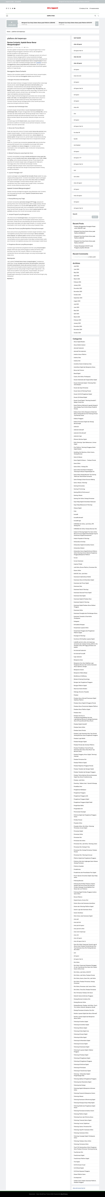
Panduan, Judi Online (79, 780)
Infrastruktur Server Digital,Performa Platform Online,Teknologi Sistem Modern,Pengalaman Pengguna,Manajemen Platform (85, 553)
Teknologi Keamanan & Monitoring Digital (84, 1099)
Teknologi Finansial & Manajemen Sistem (84, 1093)
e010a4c (11, 47)
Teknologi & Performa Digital (81, 1064)
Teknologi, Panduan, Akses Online (82, 1141)
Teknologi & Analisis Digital (81, 1021)
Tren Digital (77, 1161)
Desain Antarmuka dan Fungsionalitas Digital (85, 379)
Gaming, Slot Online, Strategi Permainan (84, 498)
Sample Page (51, 15)
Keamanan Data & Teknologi (81, 589)
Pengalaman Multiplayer (80, 789)
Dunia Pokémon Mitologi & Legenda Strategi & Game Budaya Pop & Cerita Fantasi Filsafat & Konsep (86, 407)
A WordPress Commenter (80, 257)
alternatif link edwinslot (80, 351)
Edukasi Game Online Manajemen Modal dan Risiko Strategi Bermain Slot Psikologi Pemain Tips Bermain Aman (86, 413)
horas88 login (77, 520)
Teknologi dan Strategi (79, 1085)
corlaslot (38, 62)
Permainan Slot (78, 837)
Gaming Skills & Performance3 (81, 492)
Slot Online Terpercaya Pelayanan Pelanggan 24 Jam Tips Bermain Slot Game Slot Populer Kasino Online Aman (85, 967)
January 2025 (77, 323)
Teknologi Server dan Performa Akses (83, 1117)
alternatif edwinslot (79, 348)
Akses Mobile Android (79, 345)
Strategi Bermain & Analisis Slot (82, 999)
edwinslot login (78, 436)
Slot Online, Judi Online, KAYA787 (82, 972)
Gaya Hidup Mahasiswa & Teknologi (83, 505)
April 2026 (76, 275)
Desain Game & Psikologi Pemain (82, 391)
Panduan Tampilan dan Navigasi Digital (84, 769)
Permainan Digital (78, 831)
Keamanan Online (78, 610)
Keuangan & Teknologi (79, 635)
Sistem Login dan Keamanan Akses (83, 909)
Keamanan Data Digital (80, 595)
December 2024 (78, 326)
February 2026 (77, 282)
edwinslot (76, 426)
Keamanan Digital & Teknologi (81, 602)
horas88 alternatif (78, 517)
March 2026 (77, 279)
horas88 (76, 514)
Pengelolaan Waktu (79, 805)
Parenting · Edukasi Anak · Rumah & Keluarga (85, 783)
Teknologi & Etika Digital (80, 1037)
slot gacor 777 (77, 157)
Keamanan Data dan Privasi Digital (82, 592)
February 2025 (77, 320)
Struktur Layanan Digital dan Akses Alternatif (85, 1013)
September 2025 (78, 298)
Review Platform (78, 897)
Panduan (76, 695)
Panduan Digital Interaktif (80, 724)
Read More (10, 278)
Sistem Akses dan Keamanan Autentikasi (84, 903)
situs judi (76, 919)
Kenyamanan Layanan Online (81, 627)
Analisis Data (77, 357)
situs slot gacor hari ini (80, 941)
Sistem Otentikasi (78, 913)
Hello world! (92, 257)
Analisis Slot (77, 360)
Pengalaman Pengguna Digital (81, 799)
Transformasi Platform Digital (81, 1158)
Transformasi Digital (79, 1155)
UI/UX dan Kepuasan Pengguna (82, 1171)
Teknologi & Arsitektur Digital (81, 1024)
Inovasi (76, 557)
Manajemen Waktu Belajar (80, 673)
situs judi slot (77, 922)
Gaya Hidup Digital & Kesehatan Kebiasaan (85, 501)
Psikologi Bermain (78, 880)
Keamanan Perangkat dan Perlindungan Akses (85, 613)
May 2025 (76, 310)
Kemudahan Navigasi (79, 624)
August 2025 (77, 301)
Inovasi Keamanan (78, 561)
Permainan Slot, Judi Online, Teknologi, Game (85, 843)
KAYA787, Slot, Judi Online (80, 573)
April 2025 (76, 313)
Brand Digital (77, 373)
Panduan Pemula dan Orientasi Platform (84, 745)
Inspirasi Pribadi (78, 564)
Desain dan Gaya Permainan (81, 388)
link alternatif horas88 (79, 653)
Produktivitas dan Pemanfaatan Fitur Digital (85, 872)
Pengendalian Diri (78, 808)
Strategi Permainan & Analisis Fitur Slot (84, 1010)
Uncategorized (77, 1177)
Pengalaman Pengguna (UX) (81, 796)
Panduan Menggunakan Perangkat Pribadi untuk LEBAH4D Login (73, 1)
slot (75, 113)
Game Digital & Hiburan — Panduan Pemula (85, 460)
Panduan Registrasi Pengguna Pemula (83, 765)
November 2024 (78, 329)
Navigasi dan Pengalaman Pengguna (83, 682)
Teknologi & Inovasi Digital (81, 1043)
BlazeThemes (64, 1194)
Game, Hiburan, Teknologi (80, 482)
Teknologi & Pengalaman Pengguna (83, 1061)
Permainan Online (78, 834)
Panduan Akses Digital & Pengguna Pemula (85, 703)
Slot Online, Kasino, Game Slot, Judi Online (85, 978)
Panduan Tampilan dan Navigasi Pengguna (84, 772)
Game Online (77, 463)
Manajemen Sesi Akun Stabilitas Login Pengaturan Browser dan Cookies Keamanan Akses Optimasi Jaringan (85, 664)
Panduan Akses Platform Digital (82, 709)
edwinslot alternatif (79, 429)
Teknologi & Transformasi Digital (82, 1070)
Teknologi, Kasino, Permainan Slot (82, 1126)
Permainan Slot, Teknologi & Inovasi (83, 855)
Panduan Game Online (79, 727)
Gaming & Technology (79, 489)
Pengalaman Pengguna (79, 793)
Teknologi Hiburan (78, 1096)
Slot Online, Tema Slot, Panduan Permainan (85, 989)
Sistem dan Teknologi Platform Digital (83, 906)
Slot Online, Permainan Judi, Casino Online (85, 986)
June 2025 (76, 307)
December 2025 (78, 288)
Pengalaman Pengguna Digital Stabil (83, 802)
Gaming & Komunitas (79, 486)
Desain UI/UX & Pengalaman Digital (83, 394)
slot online (76, 176)
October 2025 (77, 294)
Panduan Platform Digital (80, 762)
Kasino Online (77, 570)
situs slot (76, 107)
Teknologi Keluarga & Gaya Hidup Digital (84, 1102)
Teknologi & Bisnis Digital (80, 1028)
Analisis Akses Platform (80, 354)
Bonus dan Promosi (79, 370)
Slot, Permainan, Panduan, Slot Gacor (83, 992)
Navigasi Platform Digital (80, 685)
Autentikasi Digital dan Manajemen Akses (84, 367)
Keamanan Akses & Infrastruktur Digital (84, 580)
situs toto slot (77, 76)
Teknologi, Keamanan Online (81, 1133)
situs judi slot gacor (79, 925)
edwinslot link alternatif (80, 433)
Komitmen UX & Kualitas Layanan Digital (84, 639)
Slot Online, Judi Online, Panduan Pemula (84, 975)
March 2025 (77, 317)
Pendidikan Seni (78, 786)
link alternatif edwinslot (80, 650)
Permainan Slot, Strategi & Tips (82, 847)
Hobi (75, 511)
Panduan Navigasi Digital (80, 741)
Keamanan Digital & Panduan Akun (82, 599)
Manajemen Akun (78, 660)
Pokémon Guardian (79, 866)
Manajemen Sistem (79, 669)
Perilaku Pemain (78, 820)
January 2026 (77, 285)
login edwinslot (78, 656)
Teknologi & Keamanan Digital (81, 1047)
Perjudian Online (78, 823)
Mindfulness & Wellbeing (80, 676)
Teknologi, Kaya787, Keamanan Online (83, 1129)
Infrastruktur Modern (79, 548)
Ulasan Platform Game (79, 1174)
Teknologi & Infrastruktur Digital (82, 1040)
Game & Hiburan (78, 457)
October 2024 (77, 332)
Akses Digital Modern (79, 341)
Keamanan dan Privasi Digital (81, 583)
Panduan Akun (77, 712)
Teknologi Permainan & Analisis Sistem (84, 1110)
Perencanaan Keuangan (80, 812)
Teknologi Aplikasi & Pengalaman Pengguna (85, 1079)
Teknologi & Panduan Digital (81, 1055)
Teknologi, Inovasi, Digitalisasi (81, 1123)
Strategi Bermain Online (80, 1002)
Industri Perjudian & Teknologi (81, 538)
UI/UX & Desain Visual (79, 1165)
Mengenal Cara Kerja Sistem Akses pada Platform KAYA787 (49, 22)
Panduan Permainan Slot (80, 759)
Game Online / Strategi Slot (81, 466)
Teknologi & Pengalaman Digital (82, 1058)
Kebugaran (76, 621)
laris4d (75, 139)
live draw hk (77, 132)
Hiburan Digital (77, 508)
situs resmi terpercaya (79, 931)
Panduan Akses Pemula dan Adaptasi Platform (86, 706)
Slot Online (76, 962)
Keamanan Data (78, 586)
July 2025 (76, 304)
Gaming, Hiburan (78, 495)
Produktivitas (77, 869)
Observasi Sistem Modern (80, 688)
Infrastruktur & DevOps (79, 541)
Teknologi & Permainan (80, 1067)
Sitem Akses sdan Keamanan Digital (83, 916)
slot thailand (77, 145)
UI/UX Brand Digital (79, 1168)
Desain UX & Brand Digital (80, 397)
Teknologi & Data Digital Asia (81, 1031)
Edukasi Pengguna (78, 418)
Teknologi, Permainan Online (81, 1144)
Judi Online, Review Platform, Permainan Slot (85, 567)
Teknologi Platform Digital (80, 1114)
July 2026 (76, 266)
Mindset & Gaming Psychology (81, 679)
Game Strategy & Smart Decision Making (84, 479)
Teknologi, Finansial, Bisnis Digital (82, 1120)
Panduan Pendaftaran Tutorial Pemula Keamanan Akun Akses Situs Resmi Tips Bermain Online (84, 749)
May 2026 (76, 272)
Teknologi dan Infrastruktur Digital (82, 1082)
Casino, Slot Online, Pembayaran (82, 376)
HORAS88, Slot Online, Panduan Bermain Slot (85, 528)
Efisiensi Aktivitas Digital (80, 439)
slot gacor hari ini (78, 50)
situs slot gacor (78, 183)
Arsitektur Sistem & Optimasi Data (82, 364)
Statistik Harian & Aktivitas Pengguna (83, 996)
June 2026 (76, 269)
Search (75, 214)
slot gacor (76, 69)
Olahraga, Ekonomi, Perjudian (81, 692)
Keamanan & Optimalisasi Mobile (82, 577)
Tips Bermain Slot (78, 1152)
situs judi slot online (79, 928)
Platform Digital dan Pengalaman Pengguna (85, 858)
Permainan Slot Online (79, 840)
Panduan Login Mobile (79, 738)
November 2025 (78, 291)
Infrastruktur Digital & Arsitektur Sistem (84, 545)
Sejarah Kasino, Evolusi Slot (81, 900)
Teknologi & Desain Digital (80, 1034)
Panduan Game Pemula (80, 730)
